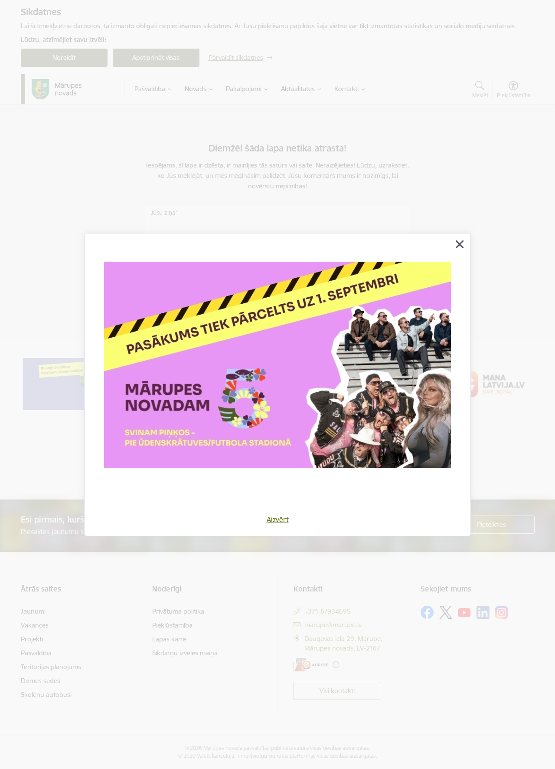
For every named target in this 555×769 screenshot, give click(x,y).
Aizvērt (278, 519)
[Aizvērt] (460, 244)
